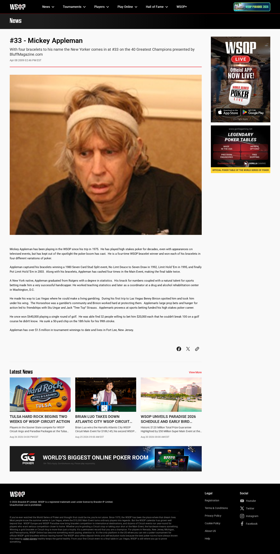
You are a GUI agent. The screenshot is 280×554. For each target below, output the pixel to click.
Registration (212, 500)
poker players (30, 538)
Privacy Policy (213, 515)
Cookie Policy (213, 523)
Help (207, 538)
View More (195, 372)
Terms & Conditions (216, 508)
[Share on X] (188, 352)
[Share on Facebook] (178, 352)
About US (210, 530)
